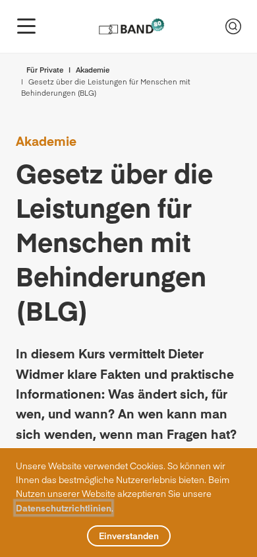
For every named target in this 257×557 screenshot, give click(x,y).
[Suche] (233, 26)
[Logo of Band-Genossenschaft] (131, 26)
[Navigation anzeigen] (26, 26)
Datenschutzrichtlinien (63, 508)
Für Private (44, 70)
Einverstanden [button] (129, 535)
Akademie (92, 70)
